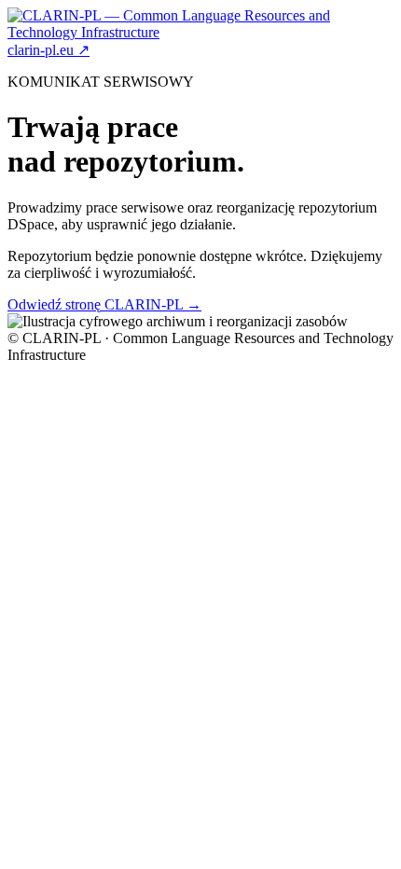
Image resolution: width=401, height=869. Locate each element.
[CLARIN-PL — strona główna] (200, 32)
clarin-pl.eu (48, 50)
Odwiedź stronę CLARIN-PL (104, 304)
